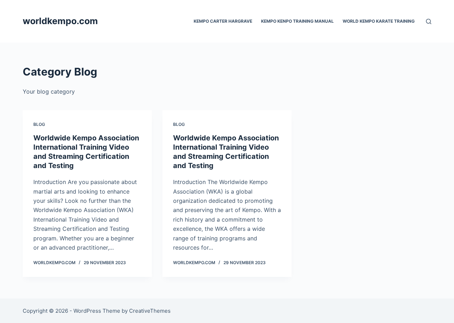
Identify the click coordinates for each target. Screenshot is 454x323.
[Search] (428, 21)
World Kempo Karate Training (379, 21)
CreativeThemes (150, 310)
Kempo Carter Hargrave (223, 21)
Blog (39, 124)
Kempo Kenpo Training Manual (297, 21)
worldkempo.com (60, 21)
